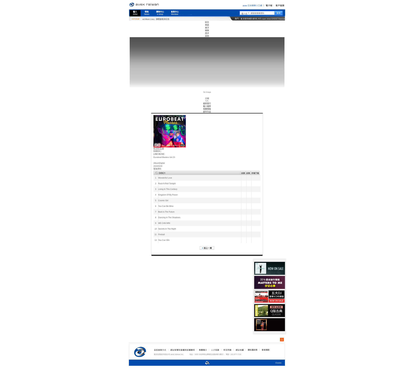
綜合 (207, 22)
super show (266, 19)
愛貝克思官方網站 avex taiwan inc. (153, 4)
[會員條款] (266, 350)
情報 (146, 13)
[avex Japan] (204, 363)
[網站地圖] (239, 350)
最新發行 (207, 103)
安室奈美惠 (247, 19)
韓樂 (207, 30)
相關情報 (207, 109)
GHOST (274, 19)
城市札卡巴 (256, 19)
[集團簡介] (202, 350)
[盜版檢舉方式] (160, 350)
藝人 (135, 13)
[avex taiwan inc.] (141, 351)
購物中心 (160, 13)
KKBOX (156, 151)
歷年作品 (207, 112)
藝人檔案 (207, 106)
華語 (207, 25)
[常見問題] (227, 350)
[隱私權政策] (252, 350)
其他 (207, 36)
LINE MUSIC (159, 154)
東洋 (207, 28)
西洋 (207, 33)
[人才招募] (215, 350)
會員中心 (175, 13)
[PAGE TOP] (282, 339)
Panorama (282, 19)
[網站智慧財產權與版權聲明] (182, 350)
